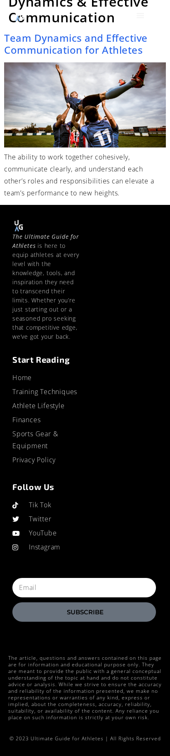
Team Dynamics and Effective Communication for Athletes (76, 44)
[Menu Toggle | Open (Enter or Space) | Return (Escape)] (140, 15)
